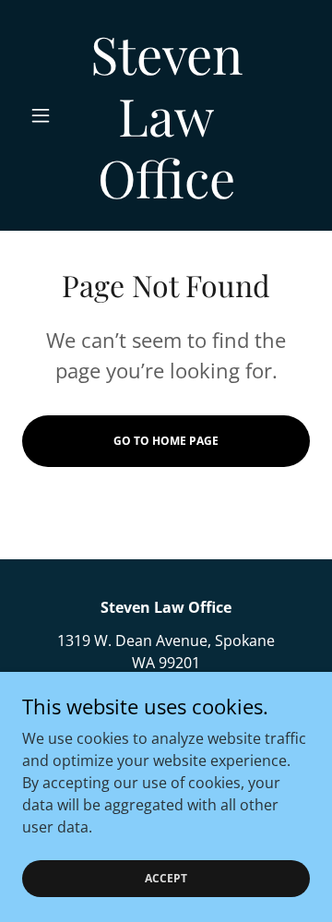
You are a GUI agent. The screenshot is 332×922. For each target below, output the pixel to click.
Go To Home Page (166, 441)
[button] (43, 115)
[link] (166, 115)
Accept (166, 878)
